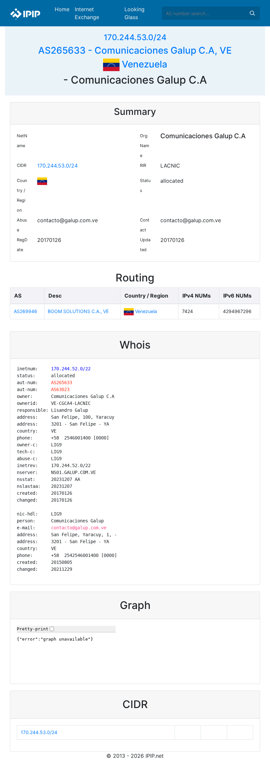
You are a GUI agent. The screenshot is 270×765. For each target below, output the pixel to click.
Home (62, 9)
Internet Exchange (87, 13)
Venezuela (143, 64)
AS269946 (25, 311)
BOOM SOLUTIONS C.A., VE (78, 311)
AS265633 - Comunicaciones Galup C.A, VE (135, 50)
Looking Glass (134, 13)
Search (252, 13)
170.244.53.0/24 (135, 37)
